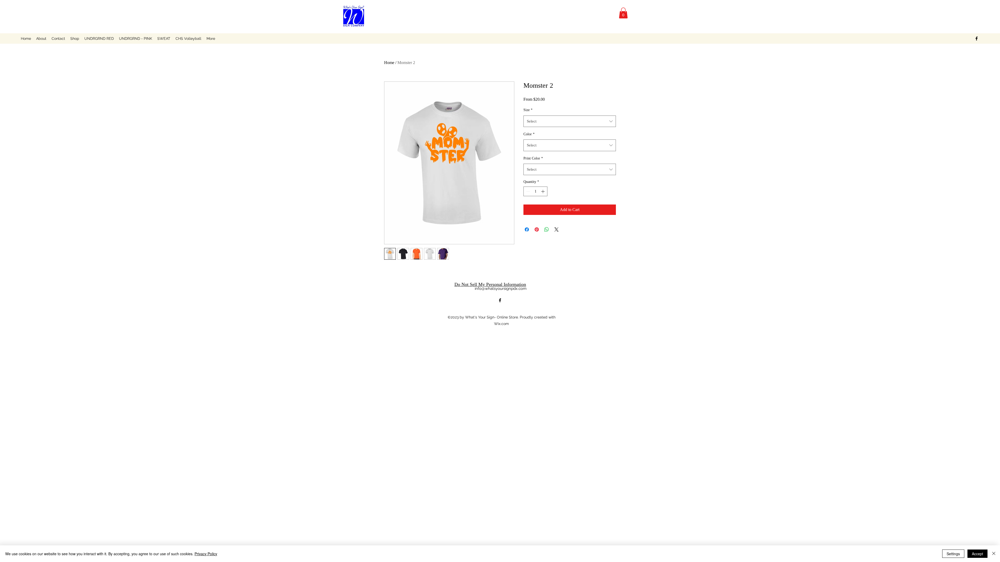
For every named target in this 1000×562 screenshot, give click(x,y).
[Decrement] (527, 191)
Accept (977, 553)
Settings (953, 553)
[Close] (994, 554)
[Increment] (543, 191)
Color (529, 134)
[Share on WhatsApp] (546, 229)
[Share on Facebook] (527, 229)
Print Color (533, 158)
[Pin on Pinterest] (537, 229)
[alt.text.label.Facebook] (976, 38)
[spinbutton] (535, 191)
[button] (623, 13)
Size (528, 110)
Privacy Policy (206, 553)
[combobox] (569, 121)
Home (389, 62)
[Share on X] (556, 229)
